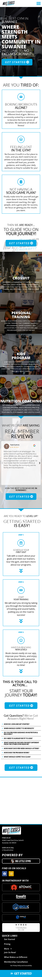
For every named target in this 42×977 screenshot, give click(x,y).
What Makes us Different (15, 957)
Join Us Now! (10, 952)
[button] (38, 3)
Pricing (7, 944)
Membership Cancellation (16, 961)
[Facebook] (4, 873)
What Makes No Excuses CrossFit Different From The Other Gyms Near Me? (21, 743)
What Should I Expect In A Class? (17, 757)
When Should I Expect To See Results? (19, 728)
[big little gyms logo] (21, 861)
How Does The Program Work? (16, 753)
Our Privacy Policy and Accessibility (21, 965)
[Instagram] (11, 873)
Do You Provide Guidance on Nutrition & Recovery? (21, 733)
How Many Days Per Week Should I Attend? (21, 748)
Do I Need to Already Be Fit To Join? (18, 738)
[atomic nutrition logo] (21, 887)
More (6, 948)
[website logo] (15, 3)
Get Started (9, 939)
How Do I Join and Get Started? (16, 724)
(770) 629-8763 (7, 850)
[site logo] (11, 830)
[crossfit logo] (21, 897)
